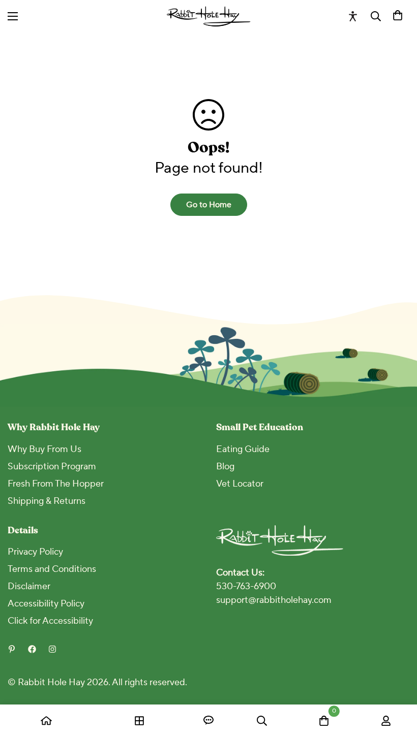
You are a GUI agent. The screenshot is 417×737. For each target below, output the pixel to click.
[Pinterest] (12, 649)
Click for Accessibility (50, 621)
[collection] (139, 721)
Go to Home (208, 205)
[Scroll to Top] (397, 681)
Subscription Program (52, 466)
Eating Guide (243, 449)
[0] (397, 16)
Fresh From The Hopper (56, 484)
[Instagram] (52, 649)
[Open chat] (208, 721)
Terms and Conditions (52, 569)
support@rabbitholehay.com (274, 600)
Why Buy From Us (44, 449)
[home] (46, 721)
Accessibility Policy (46, 604)
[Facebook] (32, 649)
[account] (386, 721)
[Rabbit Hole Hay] (209, 16)
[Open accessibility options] (353, 16)
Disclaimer (29, 586)
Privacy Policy (35, 552)
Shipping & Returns (46, 501)
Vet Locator (239, 484)
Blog (225, 466)
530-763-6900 (246, 586)
